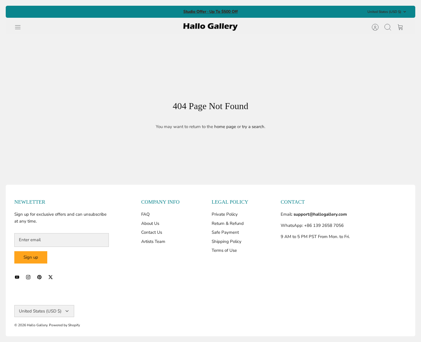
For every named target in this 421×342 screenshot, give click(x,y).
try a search (253, 126)
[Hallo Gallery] (210, 27)
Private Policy (225, 214)
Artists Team (153, 241)
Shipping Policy (226, 241)
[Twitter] (50, 277)
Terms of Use (224, 250)
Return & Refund (228, 223)
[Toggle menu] (20, 27)
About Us (150, 223)
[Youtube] (17, 277)
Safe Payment (225, 232)
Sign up (30, 257)
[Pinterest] (39, 277)
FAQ (145, 214)
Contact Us (151, 232)
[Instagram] (28, 277)
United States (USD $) (384, 11)
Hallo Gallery (37, 325)
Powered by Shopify (64, 325)
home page (225, 126)
